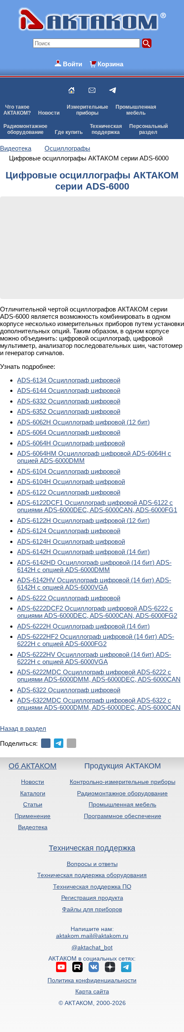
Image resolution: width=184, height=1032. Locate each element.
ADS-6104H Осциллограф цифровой (71, 481)
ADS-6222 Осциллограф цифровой (68, 598)
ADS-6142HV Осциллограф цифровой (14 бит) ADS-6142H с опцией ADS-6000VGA (94, 583)
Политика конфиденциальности (92, 980)
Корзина (110, 64)
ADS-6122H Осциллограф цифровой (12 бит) (83, 520)
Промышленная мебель (122, 804)
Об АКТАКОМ (32, 766)
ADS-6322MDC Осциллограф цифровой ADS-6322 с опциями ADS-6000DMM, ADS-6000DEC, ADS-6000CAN (99, 704)
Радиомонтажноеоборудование (25, 129)
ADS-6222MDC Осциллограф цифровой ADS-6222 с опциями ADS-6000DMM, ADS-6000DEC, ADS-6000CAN (99, 675)
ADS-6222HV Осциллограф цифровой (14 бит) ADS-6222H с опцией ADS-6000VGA (94, 658)
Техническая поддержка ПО (92, 886)
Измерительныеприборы (87, 110)
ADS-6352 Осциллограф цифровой (68, 411)
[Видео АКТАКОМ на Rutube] (77, 967)
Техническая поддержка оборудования (92, 875)
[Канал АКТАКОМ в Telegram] (126, 967)
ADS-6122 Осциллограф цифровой (68, 492)
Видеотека (32, 827)
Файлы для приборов (92, 909)
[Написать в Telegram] (112, 90)
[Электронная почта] (71, 743)
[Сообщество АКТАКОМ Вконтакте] (94, 967)
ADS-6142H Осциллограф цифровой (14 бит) (83, 551)
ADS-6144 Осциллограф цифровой (68, 390)
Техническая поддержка (92, 848)
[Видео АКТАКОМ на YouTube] (61, 967)
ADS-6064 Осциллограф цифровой (68, 432)
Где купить (69, 132)
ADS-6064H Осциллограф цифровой (71, 443)
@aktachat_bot (92, 947)
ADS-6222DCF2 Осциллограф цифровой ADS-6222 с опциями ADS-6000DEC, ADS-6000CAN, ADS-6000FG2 (97, 612)
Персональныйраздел (148, 129)
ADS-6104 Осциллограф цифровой (68, 471)
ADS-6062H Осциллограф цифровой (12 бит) (83, 422)
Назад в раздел (23, 728)
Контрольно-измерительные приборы (122, 781)
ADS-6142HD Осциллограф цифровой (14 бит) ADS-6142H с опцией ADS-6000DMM (94, 566)
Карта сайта (92, 991)
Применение (32, 816)
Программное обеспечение (122, 816)
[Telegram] (58, 743)
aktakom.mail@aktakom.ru (92, 935)
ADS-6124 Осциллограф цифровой (68, 530)
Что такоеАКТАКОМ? (17, 110)
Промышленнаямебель (136, 110)
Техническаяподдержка (106, 129)
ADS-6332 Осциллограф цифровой (68, 401)
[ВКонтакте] (45, 743)
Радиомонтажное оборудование (122, 793)
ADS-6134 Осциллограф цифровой (68, 380)
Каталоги (32, 793)
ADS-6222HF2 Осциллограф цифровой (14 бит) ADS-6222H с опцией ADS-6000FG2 (95, 640)
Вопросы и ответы (92, 863)
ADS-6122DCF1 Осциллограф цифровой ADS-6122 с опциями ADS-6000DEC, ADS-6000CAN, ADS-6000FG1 (97, 506)
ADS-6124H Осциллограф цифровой (71, 541)
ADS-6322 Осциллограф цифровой (68, 690)
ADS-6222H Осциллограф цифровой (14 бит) (83, 626)
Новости (48, 113)
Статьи (32, 804)
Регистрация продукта (92, 897)
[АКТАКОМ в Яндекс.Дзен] (110, 967)
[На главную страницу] (71, 90)
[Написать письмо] (92, 90)
